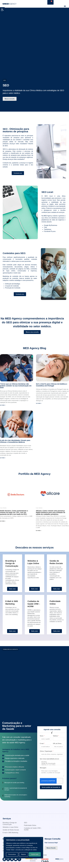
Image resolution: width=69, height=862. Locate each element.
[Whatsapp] (19, 859)
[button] (2, 9)
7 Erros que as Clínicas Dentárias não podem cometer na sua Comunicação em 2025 (15, 385)
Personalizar (12, 854)
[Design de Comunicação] (52, 763)
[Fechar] (41, 838)
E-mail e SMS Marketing (10, 832)
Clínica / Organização (46, 751)
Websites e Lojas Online (10, 827)
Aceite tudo (34, 854)
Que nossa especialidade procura (49, 759)
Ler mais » (2, 405)
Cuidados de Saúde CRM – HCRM (33, 829)
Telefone (55, 736)
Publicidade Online (30, 825)
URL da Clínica (57, 743)
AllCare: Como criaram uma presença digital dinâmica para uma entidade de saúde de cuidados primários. (50, 512)
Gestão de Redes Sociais (11, 830)
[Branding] (52, 762)
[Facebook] (12, 859)
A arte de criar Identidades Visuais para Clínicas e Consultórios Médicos (15, 441)
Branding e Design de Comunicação (10, 823)
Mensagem (43, 767)
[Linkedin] (4, 859)
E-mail (42, 743)
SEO (25, 822)
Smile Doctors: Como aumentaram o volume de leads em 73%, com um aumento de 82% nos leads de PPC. (14, 512)
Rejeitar (23, 854)
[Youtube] (16, 859)
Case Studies (3, 508)
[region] (23, 847)
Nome (42, 736)
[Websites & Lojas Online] (52, 765)
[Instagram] (8, 859)
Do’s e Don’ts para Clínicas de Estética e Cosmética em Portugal (51, 385)
